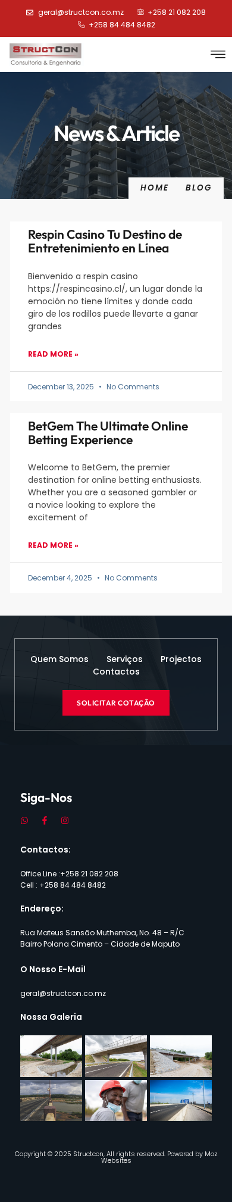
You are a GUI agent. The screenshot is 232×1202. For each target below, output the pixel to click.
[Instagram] (65, 820)
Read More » (53, 354)
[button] (218, 54)
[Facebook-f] (44, 820)
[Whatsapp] (24, 820)
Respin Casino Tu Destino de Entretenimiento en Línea (105, 240)
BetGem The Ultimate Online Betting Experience (108, 432)
